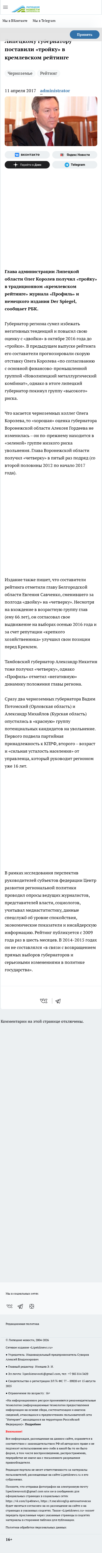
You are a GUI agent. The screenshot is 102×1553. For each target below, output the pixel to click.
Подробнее (33, 1424)
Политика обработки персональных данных (36, 1527)
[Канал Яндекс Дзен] (27, 164)
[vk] (44, 1000)
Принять (84, 34)
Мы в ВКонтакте (15, 20)
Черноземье (20, 73)
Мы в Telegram (44, 20)
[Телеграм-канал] (74, 164)
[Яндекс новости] (74, 155)
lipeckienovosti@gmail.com (41, 1374)
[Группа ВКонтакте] (27, 155)
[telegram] (60, 1000)
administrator (55, 90)
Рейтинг (48, 73)
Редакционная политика (22, 1324)
